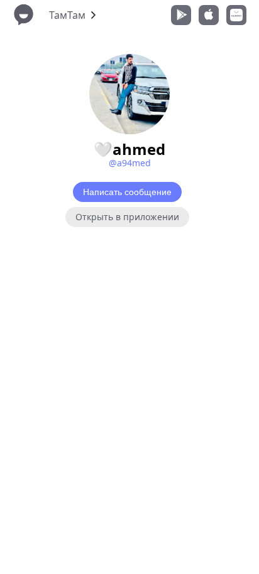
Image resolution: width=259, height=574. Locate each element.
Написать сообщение (127, 192)
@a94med (130, 163)
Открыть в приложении (127, 217)
